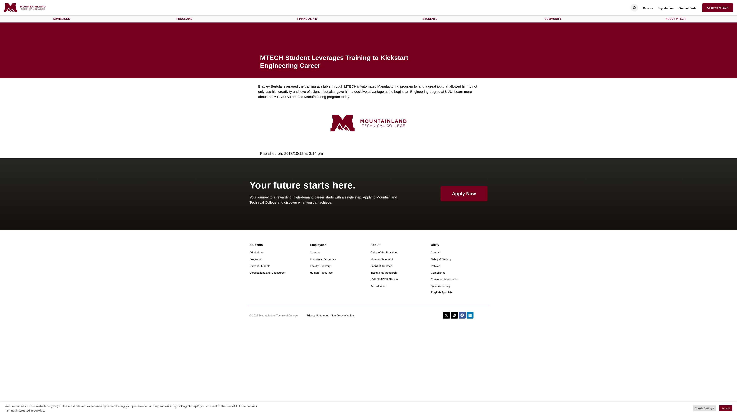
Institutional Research (383, 272)
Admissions (256, 252)
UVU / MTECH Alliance (384, 279)
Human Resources (321, 272)
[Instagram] (454, 315)
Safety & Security (441, 259)
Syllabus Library (440, 286)
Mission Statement (381, 259)
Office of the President (383, 252)
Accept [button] (725, 408)
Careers (315, 252)
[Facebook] (462, 315)
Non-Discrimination (342, 315)
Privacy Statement (318, 315)
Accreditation (378, 286)
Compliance (438, 272)
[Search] (634, 7)
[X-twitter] (446, 315)
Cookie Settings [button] (704, 408)
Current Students (260, 265)
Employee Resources (323, 259)
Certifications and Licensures (267, 272)
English (436, 292)
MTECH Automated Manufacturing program (306, 97)
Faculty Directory (320, 265)
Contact (435, 252)
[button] (61, 18)
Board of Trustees (381, 265)
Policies (435, 265)
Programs (255, 259)
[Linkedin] (470, 315)
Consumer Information (444, 279)
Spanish (447, 292)
